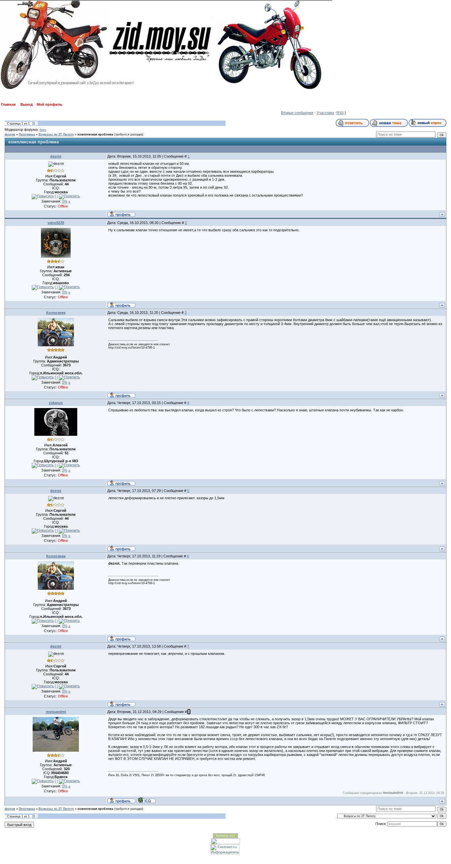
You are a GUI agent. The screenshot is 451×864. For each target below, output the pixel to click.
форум (10, 134)
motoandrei (56, 712)
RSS (340, 113)
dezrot (55, 156)
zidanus (56, 403)
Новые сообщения (297, 113)
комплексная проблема (95, 134)
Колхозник (56, 313)
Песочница (27, 134)
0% (64, 201)
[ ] (56, 196)
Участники (325, 113)
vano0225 (56, 223)
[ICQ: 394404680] (146, 800)
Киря (43, 129)
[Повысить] (43, 196)
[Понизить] (69, 196)
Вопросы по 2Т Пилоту (56, 134)
